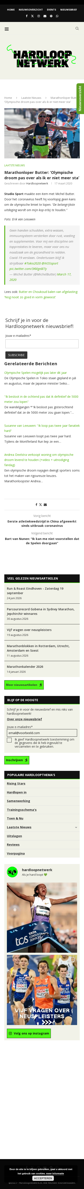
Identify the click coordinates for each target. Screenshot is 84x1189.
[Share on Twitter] (40, 504)
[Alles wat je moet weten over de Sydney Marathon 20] (42, 918)
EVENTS (51, 9)
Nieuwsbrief (68, 9)
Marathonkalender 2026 (25, 667)
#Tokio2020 (32, 263)
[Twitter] (32, 16)
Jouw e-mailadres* (20, 727)
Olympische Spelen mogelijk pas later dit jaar (35, 373)
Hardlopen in (16, 792)
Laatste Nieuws (31, 98)
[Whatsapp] (57, 16)
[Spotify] (51, 16)
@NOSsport (50, 263)
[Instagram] (38, 16)
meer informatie (55, 1173)
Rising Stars (16, 783)
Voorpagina (16, 853)
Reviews (13, 845)
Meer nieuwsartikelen (21, 684)
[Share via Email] (45, 504)
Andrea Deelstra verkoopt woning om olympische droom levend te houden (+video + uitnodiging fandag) (38, 460)
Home (11, 9)
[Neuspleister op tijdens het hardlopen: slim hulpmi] (42, 990)
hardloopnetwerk (37, 183)
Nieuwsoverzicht (31, 9)
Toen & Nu (15, 818)
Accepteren (43, 1178)
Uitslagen (14, 836)
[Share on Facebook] (36, 504)
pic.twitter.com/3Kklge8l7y (28, 268)
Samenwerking (18, 801)
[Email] (45, 16)
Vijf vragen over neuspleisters (29, 630)
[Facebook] (26, 16)
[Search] (77, 28)
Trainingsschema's (22, 810)
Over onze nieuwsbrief (24, 719)
